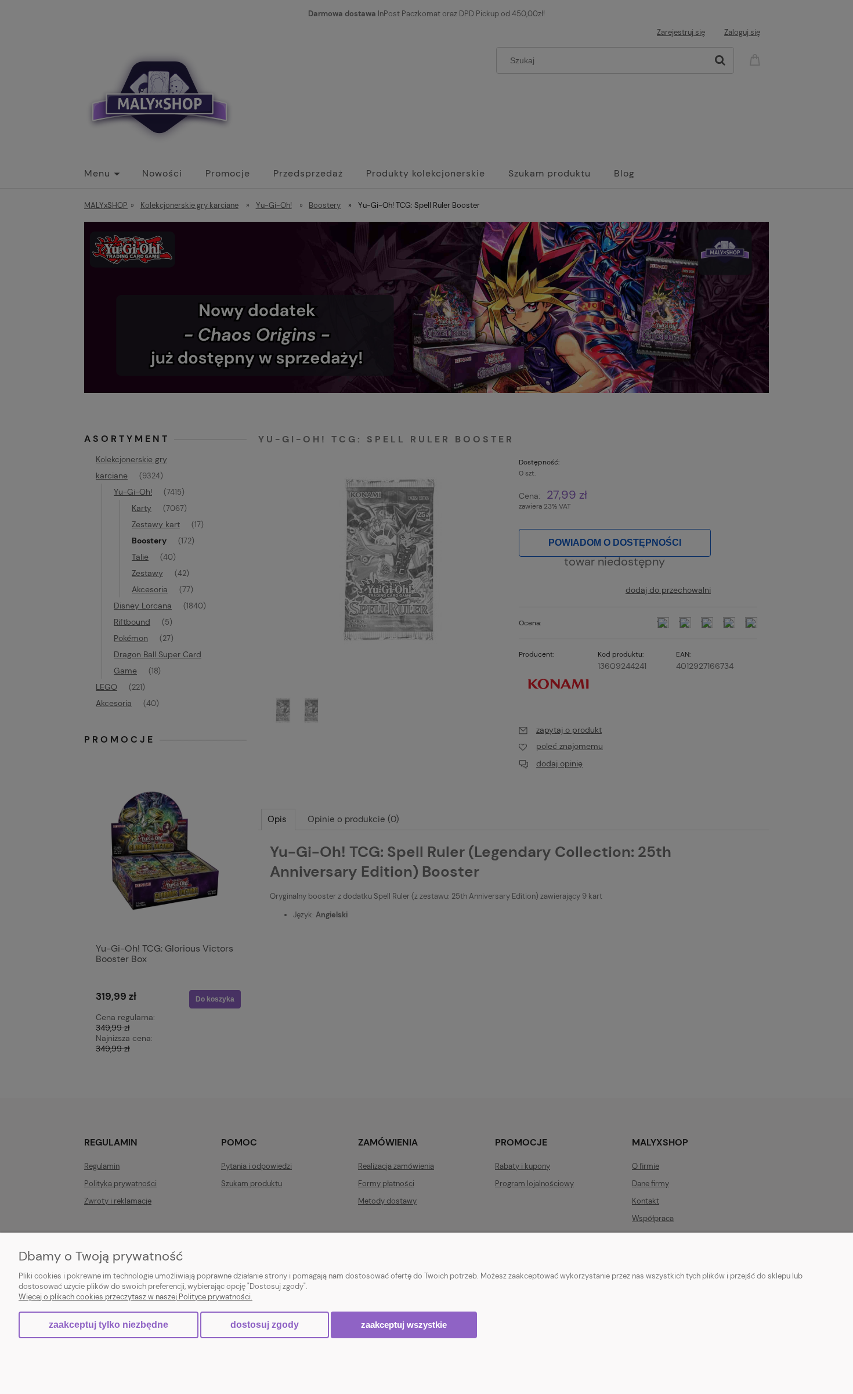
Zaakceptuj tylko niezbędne (108, 1325)
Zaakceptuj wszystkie (404, 1325)
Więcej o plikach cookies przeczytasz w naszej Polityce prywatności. (135, 1297)
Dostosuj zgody (264, 1325)
